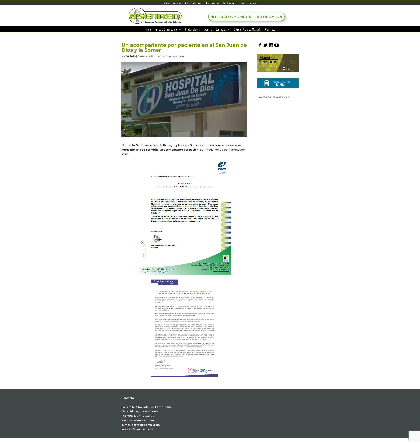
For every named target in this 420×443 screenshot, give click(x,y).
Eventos (207, 29)
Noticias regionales (172, 3)
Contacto (270, 29)
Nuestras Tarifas (230, 3)
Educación (221, 29)
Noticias (155, 56)
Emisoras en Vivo (249, 3)
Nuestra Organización (166, 29)
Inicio (148, 29)
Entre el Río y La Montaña (248, 29)
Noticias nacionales (194, 3)
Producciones (212, 3)
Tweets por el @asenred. (273, 96)
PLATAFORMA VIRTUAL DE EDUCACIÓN (248, 17)
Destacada (143, 56)
